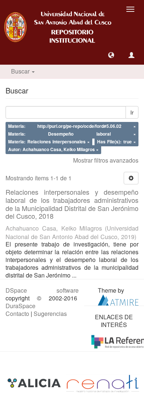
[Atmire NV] (118, 299)
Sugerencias (50, 313)
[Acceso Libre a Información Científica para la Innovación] (35, 383)
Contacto (17, 313)
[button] (111, 55)
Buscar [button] (21, 71)
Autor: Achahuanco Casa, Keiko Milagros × (53, 149)
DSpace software (42, 290)
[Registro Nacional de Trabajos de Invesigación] (103, 383)
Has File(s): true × (116, 141)
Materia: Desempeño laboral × (72, 133)
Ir (132, 112)
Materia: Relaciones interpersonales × (49, 141)
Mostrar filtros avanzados (105, 160)
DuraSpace (20, 306)
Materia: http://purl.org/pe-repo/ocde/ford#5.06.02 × (72, 126)
